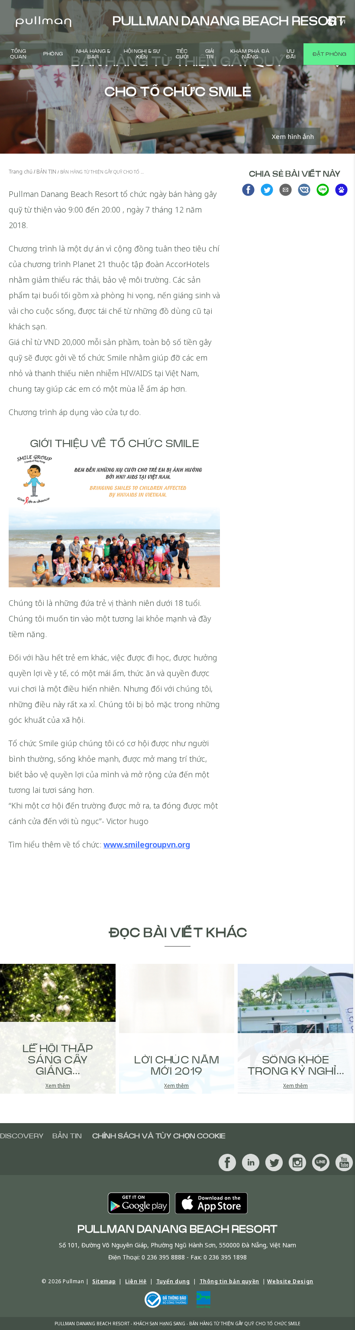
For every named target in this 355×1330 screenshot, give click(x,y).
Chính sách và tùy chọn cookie (159, 1136)
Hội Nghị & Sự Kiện (142, 54)
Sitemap (104, 1281)
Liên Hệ (135, 1281)
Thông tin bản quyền (229, 1281)
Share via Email (285, 189)
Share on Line (322, 189)
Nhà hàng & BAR (93, 54)
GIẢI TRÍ (209, 54)
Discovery (22, 1136)
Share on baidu (341, 189)
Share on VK (304, 189)
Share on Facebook (248, 189)
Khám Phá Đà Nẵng (250, 54)
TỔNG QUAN (18, 54)
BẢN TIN (67, 1136)
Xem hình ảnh (293, 136)
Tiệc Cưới (182, 54)
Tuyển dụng (173, 1281)
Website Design (290, 1281)
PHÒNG (53, 54)
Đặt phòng (329, 54)
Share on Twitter (266, 189)
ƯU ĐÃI (290, 54)
